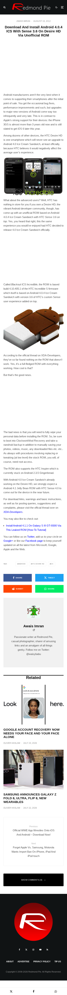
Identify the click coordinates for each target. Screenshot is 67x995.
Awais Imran (23, 21)
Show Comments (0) (31, 880)
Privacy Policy (42, 961)
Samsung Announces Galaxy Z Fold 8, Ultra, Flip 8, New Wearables (29, 798)
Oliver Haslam (11, 743)
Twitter (30, 536)
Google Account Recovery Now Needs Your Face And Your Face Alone (31, 733)
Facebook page (34, 540)
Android (22, 564)
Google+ (8, 540)
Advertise (23, 961)
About (10, 961)
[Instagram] (33, 949)
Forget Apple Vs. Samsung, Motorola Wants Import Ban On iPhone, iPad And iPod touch (33, 849)
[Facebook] (19, 949)
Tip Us (57, 961)
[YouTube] (40, 949)
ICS (52, 564)
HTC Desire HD (38, 564)
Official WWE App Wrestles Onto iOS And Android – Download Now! (33, 830)
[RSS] (47, 949)
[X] (26, 949)
